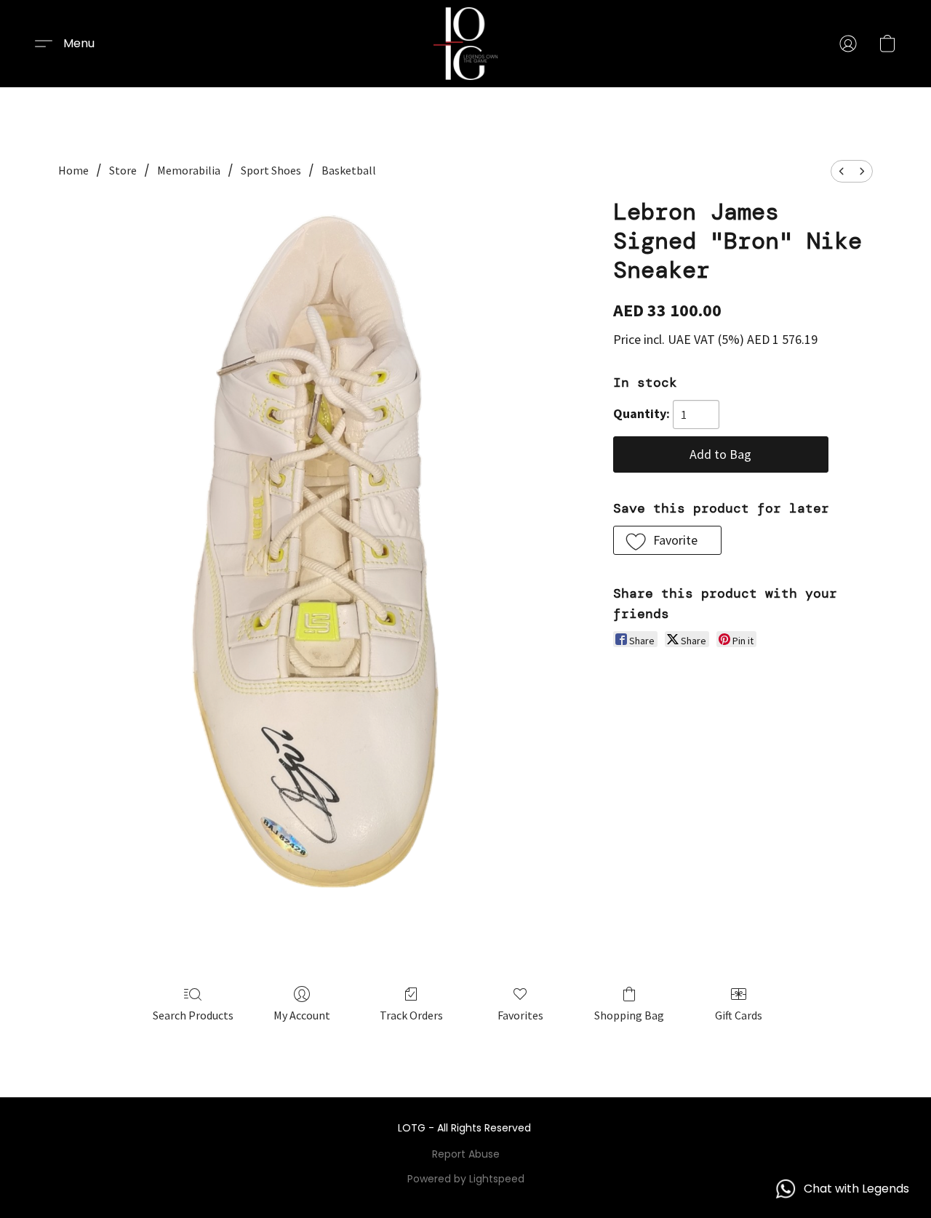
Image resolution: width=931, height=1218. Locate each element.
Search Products (193, 1015)
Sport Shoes (271, 170)
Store (123, 170)
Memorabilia (188, 170)
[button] (465, 43)
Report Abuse (466, 1154)
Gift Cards (738, 1015)
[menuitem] (841, 171)
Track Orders (411, 1015)
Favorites (520, 1015)
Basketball (348, 170)
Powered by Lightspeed (465, 1178)
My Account (301, 1015)
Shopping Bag (629, 1015)
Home (73, 170)
